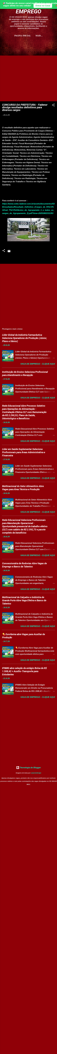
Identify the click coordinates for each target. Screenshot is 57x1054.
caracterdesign (36, 773)
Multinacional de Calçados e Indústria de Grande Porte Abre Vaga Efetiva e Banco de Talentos (24, 600)
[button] (53, 105)
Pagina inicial (22, 35)
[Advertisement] (28, 52)
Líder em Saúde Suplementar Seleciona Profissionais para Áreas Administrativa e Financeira (23, 452)
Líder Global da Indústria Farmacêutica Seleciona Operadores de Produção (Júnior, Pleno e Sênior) (24, 338)
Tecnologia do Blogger (30, 767)
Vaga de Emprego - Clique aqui (37, 364)
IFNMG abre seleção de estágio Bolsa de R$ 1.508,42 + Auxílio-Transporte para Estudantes (24, 671)
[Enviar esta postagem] (9, 252)
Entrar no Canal (43, 5)
